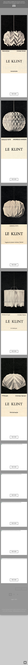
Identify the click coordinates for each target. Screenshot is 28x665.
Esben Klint (10, 486)
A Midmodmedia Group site (19, 611)
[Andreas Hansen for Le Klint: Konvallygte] (14, 215)
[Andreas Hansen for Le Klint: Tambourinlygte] (14, 301)
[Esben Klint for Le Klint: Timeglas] (11, 530)
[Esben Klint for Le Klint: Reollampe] (11, 502)
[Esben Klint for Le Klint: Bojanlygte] (11, 474)
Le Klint (10, 87)
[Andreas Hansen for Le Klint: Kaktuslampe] (14, 44)
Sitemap (10, 611)
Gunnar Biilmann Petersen (14, 571)
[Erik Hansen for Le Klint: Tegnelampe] (11, 444)
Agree (14, 5)
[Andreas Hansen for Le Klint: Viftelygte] (14, 387)
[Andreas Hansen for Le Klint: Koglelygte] (14, 129)
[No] (26, 4)
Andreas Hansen (11, 85)
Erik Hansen (10, 458)
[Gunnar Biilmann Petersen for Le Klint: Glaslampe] (14, 558)
